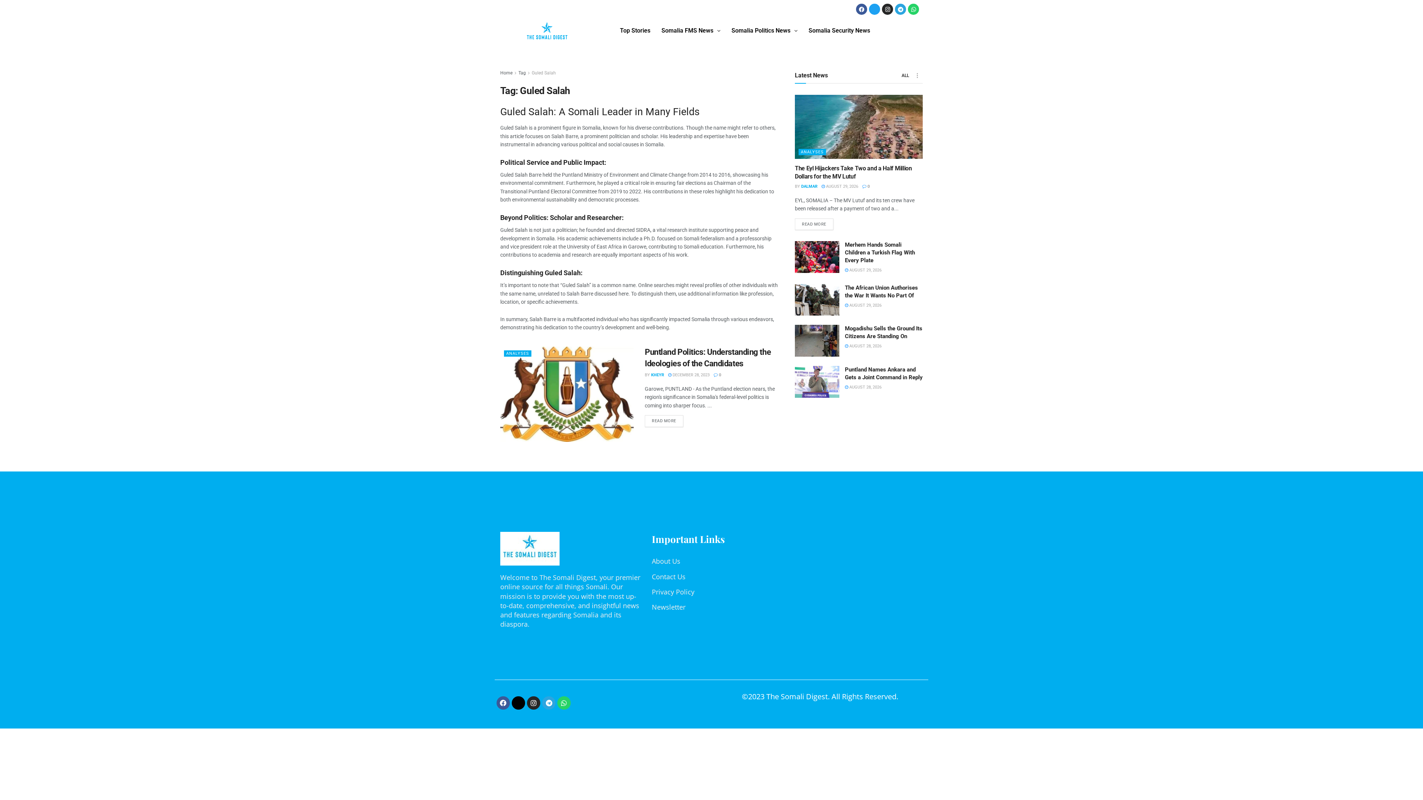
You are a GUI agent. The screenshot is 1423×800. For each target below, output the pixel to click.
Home (506, 73)
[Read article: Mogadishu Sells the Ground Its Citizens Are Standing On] (817, 341)
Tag (522, 73)
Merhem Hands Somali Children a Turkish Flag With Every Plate (880, 252)
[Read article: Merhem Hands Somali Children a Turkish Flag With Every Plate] (817, 257)
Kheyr (657, 375)
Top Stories (635, 30)
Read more (667, 419)
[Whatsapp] (913, 9)
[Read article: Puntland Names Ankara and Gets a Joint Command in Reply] (817, 382)
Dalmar (809, 186)
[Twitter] (874, 9)
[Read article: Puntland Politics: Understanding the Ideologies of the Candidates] (567, 394)
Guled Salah (544, 73)
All (905, 75)
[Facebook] (861, 9)
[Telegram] (900, 9)
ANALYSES (517, 353)
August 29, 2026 (841, 186)
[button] (691, 30)
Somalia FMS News (687, 30)
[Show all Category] (917, 75)
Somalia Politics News (761, 30)
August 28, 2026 (865, 346)
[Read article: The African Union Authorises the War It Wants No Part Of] (817, 300)
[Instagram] (887, 9)
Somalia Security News (839, 30)
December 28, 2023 (690, 375)
